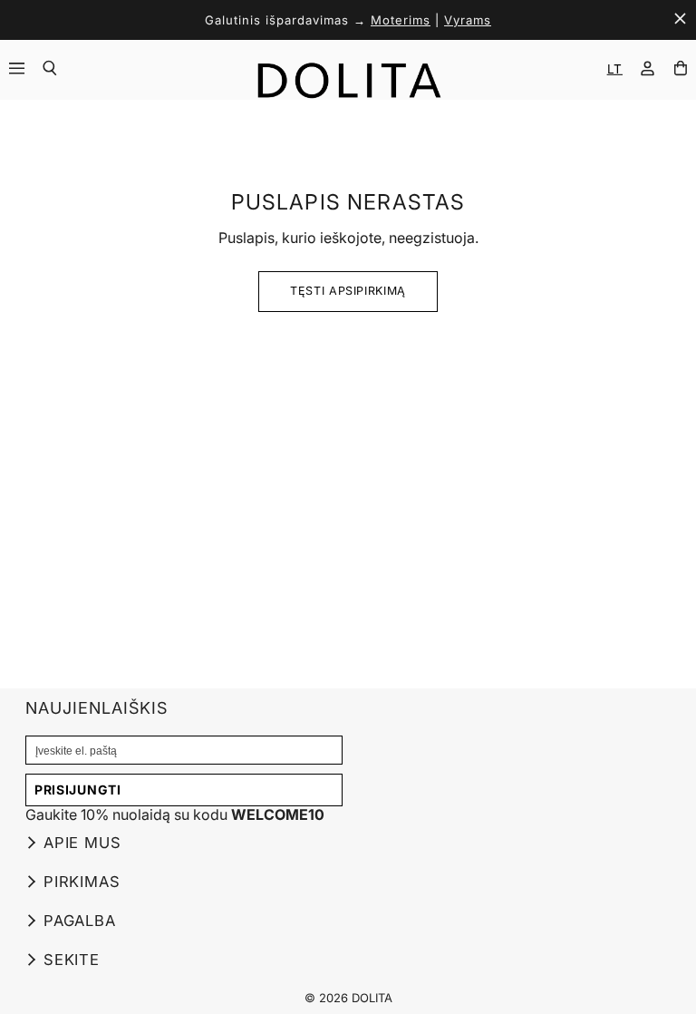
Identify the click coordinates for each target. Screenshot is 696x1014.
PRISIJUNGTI (77, 789)
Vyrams (467, 20)
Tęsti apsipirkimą (348, 290)
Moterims (400, 20)
